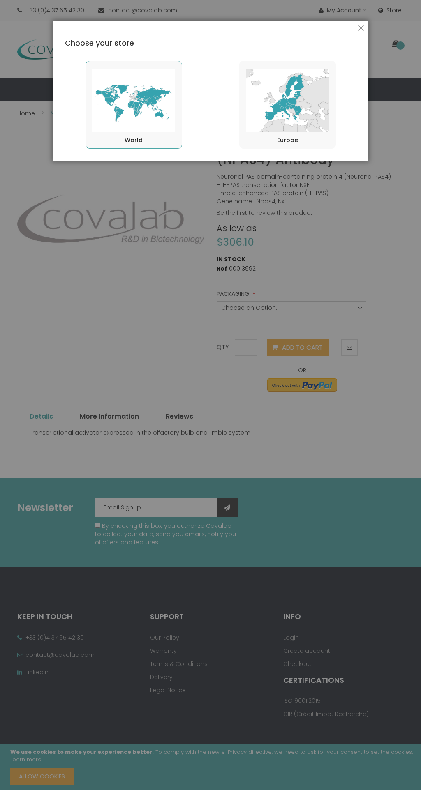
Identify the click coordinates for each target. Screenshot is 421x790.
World (134, 140)
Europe (287, 140)
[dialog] (210, 395)
